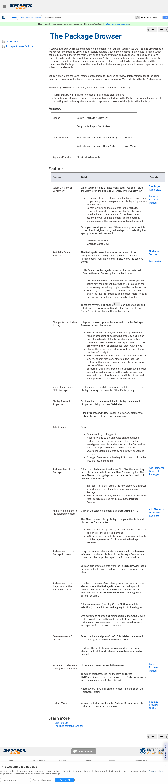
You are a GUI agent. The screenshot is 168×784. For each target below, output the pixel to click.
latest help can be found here (117, 24)
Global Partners (141, 760)
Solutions (62, 760)
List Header (155, 261)
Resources (88, 760)
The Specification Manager (68, 726)
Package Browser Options (153, 199)
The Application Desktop (31, 17)
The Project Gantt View (155, 188)
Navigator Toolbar (154, 253)
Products (11, 760)
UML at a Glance (39, 760)
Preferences (9, 780)
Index (14, 17)
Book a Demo (166, 751)
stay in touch (85, 751)
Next (162, 29)
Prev (152, 29)
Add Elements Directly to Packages (156, 471)
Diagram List (61, 723)
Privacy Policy (155, 771)
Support (112, 760)
